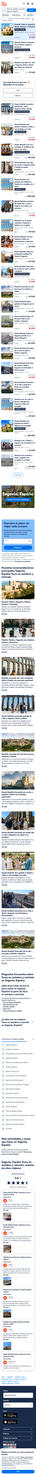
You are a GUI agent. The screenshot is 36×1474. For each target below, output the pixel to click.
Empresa (6, 1434)
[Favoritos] (24, 4)
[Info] (32, 19)
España (10, 1377)
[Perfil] (32, 4)
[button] (18, 31)
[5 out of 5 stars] (18, 1197)
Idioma (5, 1391)
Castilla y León (20, 1377)
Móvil (5, 1411)
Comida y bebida (8, 1006)
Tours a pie (6, 1009)
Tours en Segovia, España (10, 1381)
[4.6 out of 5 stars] (18, 1182)
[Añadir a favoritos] (11, 25)
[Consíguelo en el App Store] (10, 1422)
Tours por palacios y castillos (12, 1011)
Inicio (3, 1377)
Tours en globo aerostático (12, 1002)
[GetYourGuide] (4, 4)
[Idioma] (28, 3)
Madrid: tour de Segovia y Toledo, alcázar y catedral (17, 1258)
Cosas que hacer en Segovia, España (14, 1379)
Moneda (6, 1400)
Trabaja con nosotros (10, 1438)
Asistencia (6, 1429)
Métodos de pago (9, 1442)
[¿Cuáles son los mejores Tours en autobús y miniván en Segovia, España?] (32, 1022)
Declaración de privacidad (22, 561)
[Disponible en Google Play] (10, 1415)
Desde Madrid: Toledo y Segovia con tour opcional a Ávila (16, 1193)
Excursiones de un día (10, 1004)
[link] (18, 31)
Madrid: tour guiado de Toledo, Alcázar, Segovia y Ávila (16, 1323)
